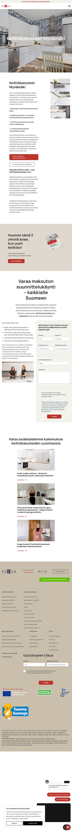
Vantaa (54, 734)
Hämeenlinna (61, 732)
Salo (25, 732)
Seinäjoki (41, 732)
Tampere (61, 734)
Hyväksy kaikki (32, 823)
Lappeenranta (6, 734)
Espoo (67, 734)
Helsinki (6, 736)
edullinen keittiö (25, 741)
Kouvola (24, 734)
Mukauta (14, 823)
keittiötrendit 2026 (38, 741)
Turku (46, 734)
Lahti (29, 734)
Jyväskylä (40, 734)
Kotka (30, 732)
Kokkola (11, 732)
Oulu (50, 734)
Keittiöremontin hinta (23, 739)
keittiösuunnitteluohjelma (10, 741)
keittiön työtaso (11, 743)
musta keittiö (27, 745)
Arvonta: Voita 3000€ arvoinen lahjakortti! (36, 1)
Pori (20, 734)
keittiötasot (50, 743)
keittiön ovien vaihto (24, 743)
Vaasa (54, 732)
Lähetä (54, 416)
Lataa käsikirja (16, 261)
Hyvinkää (5, 732)
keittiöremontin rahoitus (14, 745)
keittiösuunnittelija (38, 743)
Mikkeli (34, 732)
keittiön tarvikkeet (52, 741)
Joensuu (15, 734)
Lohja (16, 732)
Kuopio (34, 734)
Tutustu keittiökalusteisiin (22, 164)
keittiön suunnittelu (37, 739)
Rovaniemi (48, 732)
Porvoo (21, 732)
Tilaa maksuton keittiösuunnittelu (19, 157)
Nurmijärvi (63, 730)
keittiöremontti (50, 739)
